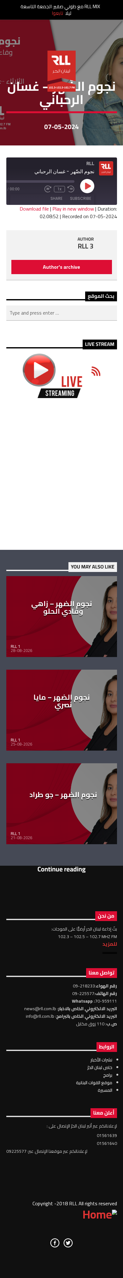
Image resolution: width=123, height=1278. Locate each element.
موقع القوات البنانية (94, 1082)
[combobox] (61, 313)
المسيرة (105, 1090)
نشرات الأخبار (101, 1060)
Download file (34, 208)
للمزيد (109, 944)
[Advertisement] (61, 474)
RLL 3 (86, 246)
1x (59, 189)
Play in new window (73, 208)
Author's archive (61, 267)
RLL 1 (15, 646)
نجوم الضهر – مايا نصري (61, 701)
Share (56, 198)
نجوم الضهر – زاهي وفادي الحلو (61, 607)
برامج (107, 1075)
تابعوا (57, 13)
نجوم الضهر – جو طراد (63, 794)
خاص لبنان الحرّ (99, 1067)
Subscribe (80, 198)
